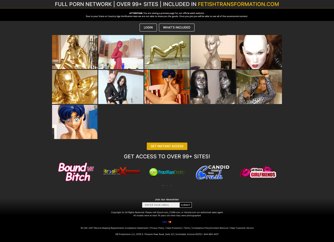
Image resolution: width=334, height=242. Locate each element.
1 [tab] (163, 185)
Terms (187, 228)
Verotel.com (190, 212)
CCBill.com (174, 212)
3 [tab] (171, 185)
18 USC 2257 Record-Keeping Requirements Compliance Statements (114, 228)
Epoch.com (162, 212)
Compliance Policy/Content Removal (210, 228)
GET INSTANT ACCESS (167, 146)
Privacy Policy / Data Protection (166, 228)
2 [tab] (167, 185)
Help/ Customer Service (242, 228)
